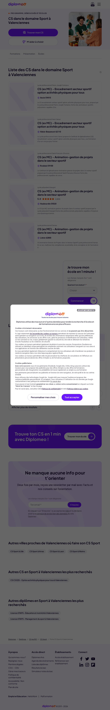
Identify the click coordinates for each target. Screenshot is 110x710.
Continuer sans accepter (86, 310)
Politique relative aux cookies (77, 389)
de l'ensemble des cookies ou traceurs (44, 334)
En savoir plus (55, 381)
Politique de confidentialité (51, 389)
